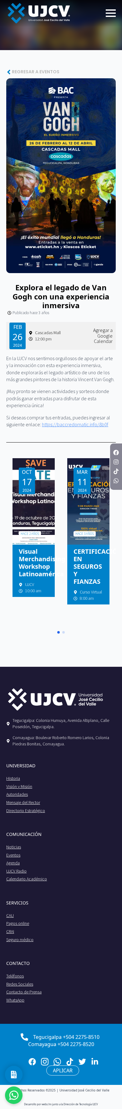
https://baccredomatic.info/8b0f (75, 424)
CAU (10, 915)
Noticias (13, 847)
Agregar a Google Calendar (103, 336)
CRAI (10, 931)
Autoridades (17, 794)
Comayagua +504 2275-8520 (61, 1044)
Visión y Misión (19, 786)
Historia (13, 778)
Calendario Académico (26, 879)
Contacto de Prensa (24, 992)
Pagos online (17, 923)
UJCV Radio (16, 871)
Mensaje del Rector (23, 802)
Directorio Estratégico (25, 810)
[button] (58, 632)
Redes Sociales (19, 984)
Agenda (13, 863)
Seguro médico (19, 939)
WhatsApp (15, 1000)
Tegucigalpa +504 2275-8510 (66, 1037)
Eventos (13, 855)
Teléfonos (15, 976)
